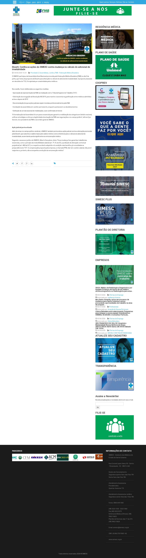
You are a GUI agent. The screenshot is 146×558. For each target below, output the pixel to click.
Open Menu (14, 2)
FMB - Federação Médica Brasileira (67, 73)
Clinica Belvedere (113, 321)
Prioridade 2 (35, 73)
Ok (98, 407)
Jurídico (52, 73)
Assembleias (43, 73)
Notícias (119, 2)
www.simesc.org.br (115, 539)
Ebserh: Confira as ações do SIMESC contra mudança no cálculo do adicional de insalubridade (51, 68)
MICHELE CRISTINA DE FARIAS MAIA (120, 333)
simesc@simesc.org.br (121, 527)
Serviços (113, 2)
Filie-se (125, 2)
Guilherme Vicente (114, 297)
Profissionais (113, 307)
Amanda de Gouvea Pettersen (118, 309)
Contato (131, 2)
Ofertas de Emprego (116, 295)
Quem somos (104, 2)
